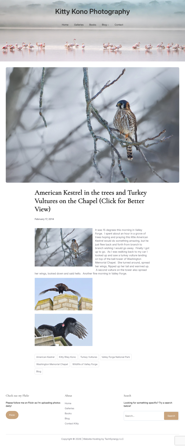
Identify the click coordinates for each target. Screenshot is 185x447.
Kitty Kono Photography (92, 11)
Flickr (12, 415)
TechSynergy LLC (114, 438)
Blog (38, 371)
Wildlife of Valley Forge (84, 364)
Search (171, 415)
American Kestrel (45, 357)
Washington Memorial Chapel (52, 364)
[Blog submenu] (108, 24)
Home (65, 24)
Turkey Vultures (88, 357)
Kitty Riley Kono (67, 357)
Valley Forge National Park (116, 357)
